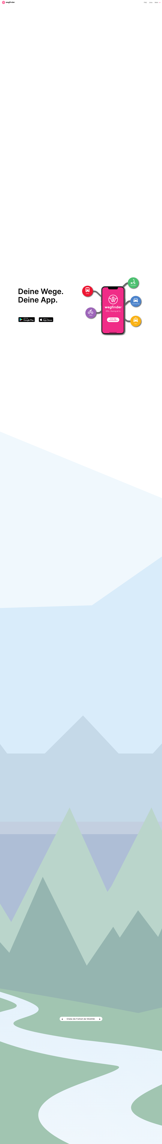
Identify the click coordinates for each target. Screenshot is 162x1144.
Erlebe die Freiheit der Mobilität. (81, 1019)
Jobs (150, 2)
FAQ (145, 2)
